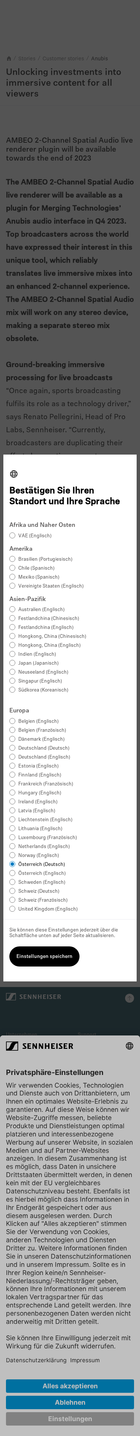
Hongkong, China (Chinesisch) (52, 636)
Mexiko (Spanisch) (38, 577)
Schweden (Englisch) (41, 882)
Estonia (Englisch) (38, 766)
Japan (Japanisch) (38, 663)
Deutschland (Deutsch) (43, 748)
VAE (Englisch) (35, 536)
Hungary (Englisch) (39, 793)
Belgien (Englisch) (38, 721)
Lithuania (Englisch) (40, 828)
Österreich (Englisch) (42, 873)
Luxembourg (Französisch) (47, 837)
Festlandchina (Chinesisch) (48, 618)
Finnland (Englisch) (39, 775)
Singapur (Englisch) (40, 681)
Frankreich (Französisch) (45, 784)
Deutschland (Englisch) (44, 757)
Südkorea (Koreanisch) (43, 690)
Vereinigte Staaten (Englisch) (51, 586)
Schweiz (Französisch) (43, 900)
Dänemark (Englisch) (41, 739)
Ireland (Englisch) (37, 802)
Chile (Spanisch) (36, 568)
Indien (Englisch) (37, 654)
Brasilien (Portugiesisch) (45, 559)
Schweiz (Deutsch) (38, 891)
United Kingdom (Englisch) (48, 909)
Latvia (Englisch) (36, 811)
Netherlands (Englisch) (44, 846)
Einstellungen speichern (44, 956)
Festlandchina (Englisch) (46, 627)
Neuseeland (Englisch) (43, 672)
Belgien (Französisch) (42, 730)
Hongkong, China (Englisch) (49, 645)
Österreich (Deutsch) (41, 864)
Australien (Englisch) (41, 609)
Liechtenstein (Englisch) (45, 819)
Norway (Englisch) (38, 855)
